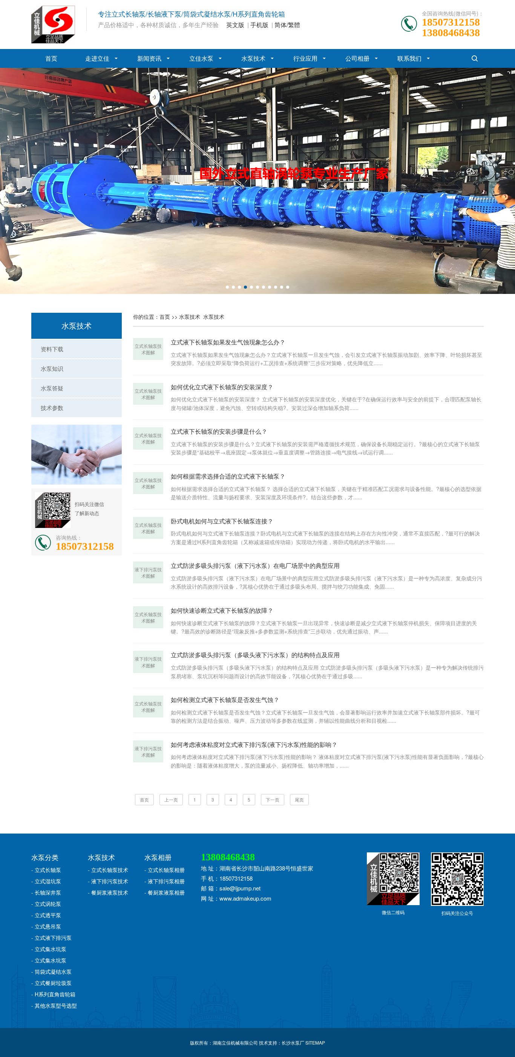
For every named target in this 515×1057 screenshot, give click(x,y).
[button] (227, 287)
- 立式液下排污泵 (51, 937)
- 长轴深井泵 (46, 892)
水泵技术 (253, 58)
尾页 (299, 799)
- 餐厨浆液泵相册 (164, 892)
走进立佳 (97, 58)
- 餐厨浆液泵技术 (108, 892)
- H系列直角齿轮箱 (53, 994)
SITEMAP (315, 1042)
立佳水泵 (201, 58)
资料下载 (52, 349)
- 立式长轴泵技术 (108, 869)
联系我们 (409, 58)
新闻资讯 (149, 58)
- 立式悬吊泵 (46, 926)
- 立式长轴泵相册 (164, 869)
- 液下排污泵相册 (164, 881)
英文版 (235, 24)
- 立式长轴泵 (46, 869)
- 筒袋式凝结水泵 (51, 971)
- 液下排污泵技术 (108, 881)
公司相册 (357, 58)
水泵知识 (52, 368)
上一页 (171, 799)
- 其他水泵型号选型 (54, 1005)
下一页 (272, 799)
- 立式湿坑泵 (46, 881)
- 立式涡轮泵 (46, 903)
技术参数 (52, 407)
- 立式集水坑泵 (48, 949)
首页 (51, 58)
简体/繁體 (287, 24)
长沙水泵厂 (293, 1042)
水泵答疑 (52, 388)
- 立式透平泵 (46, 915)
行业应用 (305, 58)
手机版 (259, 24)
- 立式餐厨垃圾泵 (51, 983)
